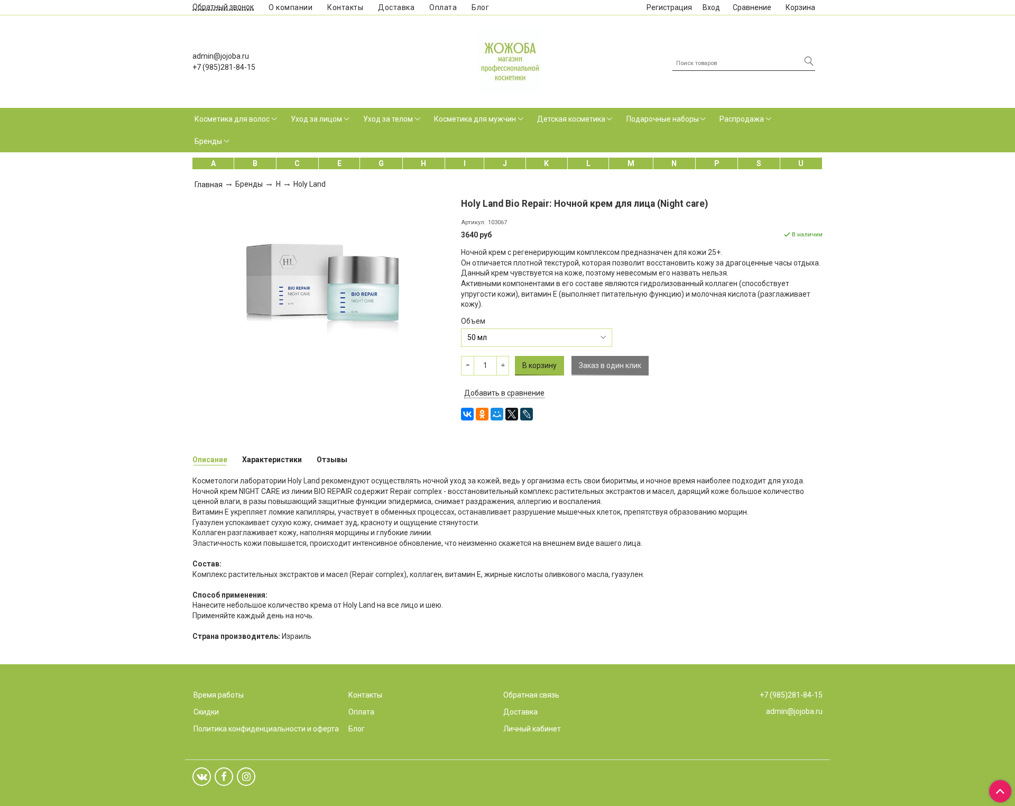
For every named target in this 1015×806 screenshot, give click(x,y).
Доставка (396, 7)
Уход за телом (388, 119)
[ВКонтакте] (467, 414)
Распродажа (741, 119)
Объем (473, 321)
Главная (209, 184)
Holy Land (309, 184)
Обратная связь (531, 695)
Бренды (208, 141)
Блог (480, 7)
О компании (290, 7)
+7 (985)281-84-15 (223, 67)
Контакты (345, 7)
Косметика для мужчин (475, 119)
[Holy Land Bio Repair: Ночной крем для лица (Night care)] (323, 277)
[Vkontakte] (201, 776)
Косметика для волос (232, 119)
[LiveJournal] (526, 414)
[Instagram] (246, 776)
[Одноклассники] (482, 414)
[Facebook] (224, 776)
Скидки (206, 712)
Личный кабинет (532, 729)
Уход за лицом (316, 119)
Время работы (218, 695)
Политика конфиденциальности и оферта (266, 729)
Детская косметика (571, 119)
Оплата (443, 7)
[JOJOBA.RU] (510, 60)
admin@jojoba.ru (220, 56)
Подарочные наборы (662, 119)
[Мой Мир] (497, 414)
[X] (511, 414)
